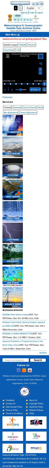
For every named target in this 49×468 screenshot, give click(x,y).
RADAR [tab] (23, 44)
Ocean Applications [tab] (28, 112)
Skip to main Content (20, 3)
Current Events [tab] (29, 107)
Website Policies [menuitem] (36, 410)
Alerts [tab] (40, 107)
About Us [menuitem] (33, 400)
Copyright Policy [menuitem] (36, 403)
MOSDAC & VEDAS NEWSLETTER (17, 333)
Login (32, 12)
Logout (39, 12)
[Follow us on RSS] (24, 370)
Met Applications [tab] (11, 112)
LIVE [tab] (18, 50)
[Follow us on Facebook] (18, 370)
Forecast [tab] (7, 107)
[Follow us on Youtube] (30, 370)
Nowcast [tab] (17, 107)
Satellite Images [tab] (10, 44)
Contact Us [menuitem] (10, 403)
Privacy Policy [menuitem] (12, 410)
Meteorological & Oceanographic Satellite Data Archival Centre (23, 27)
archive (43, 352)
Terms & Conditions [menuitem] (14, 413)
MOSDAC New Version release (15, 314)
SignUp (24, 12)
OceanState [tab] (9, 50)
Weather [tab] (32, 44)
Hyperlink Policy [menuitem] (36, 407)
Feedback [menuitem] (10, 400)
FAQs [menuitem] (31, 413)
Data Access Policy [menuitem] (14, 407)
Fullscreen (7, 97)
